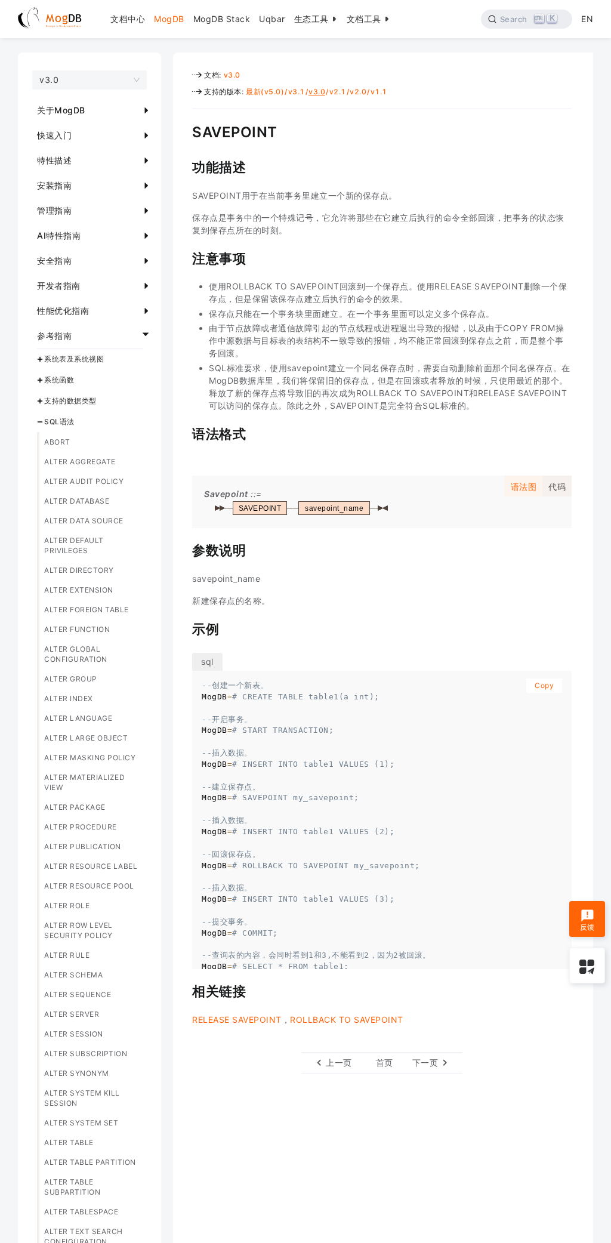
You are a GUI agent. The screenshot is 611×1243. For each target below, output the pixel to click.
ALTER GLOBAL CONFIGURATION (75, 654)
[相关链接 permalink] (183, 990)
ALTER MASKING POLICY (89, 757)
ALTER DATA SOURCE (84, 520)
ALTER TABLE (69, 1142)
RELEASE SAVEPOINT (237, 1019)
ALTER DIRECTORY (79, 570)
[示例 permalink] (183, 627)
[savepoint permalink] (183, 131)
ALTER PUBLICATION (82, 846)
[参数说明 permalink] (183, 549)
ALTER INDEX (68, 698)
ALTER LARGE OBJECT (86, 737)
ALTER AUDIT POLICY (84, 481)
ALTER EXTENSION (78, 589)
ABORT (57, 441)
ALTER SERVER (71, 1014)
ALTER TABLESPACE (81, 1211)
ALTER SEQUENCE (77, 994)
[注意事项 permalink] (183, 257)
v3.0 (232, 74)
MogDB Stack (222, 19)
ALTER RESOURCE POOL (89, 885)
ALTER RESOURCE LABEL (90, 866)
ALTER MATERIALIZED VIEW (84, 782)
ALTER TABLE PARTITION (90, 1162)
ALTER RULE (67, 955)
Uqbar (272, 19)
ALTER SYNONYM (76, 1073)
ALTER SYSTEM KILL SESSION (82, 1098)
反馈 (587, 927)
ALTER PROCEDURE (80, 826)
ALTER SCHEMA (73, 974)
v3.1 (296, 91)
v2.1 (337, 91)
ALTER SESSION (73, 1033)
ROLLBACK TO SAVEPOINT (346, 1019)
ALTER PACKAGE (75, 807)
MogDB (169, 19)
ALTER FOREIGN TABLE (86, 609)
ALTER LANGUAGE (78, 718)
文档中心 (127, 19)
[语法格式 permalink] (183, 432)
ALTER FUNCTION (77, 629)
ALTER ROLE (67, 905)
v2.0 (358, 91)
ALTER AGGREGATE (80, 461)
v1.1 (379, 91)
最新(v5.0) (265, 91)
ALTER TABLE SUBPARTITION (72, 1186)
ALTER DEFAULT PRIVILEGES (74, 545)
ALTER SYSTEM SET (81, 1122)
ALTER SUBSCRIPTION (85, 1053)
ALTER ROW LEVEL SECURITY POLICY (78, 930)
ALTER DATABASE (76, 500)
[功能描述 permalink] (183, 165)
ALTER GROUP (70, 678)
